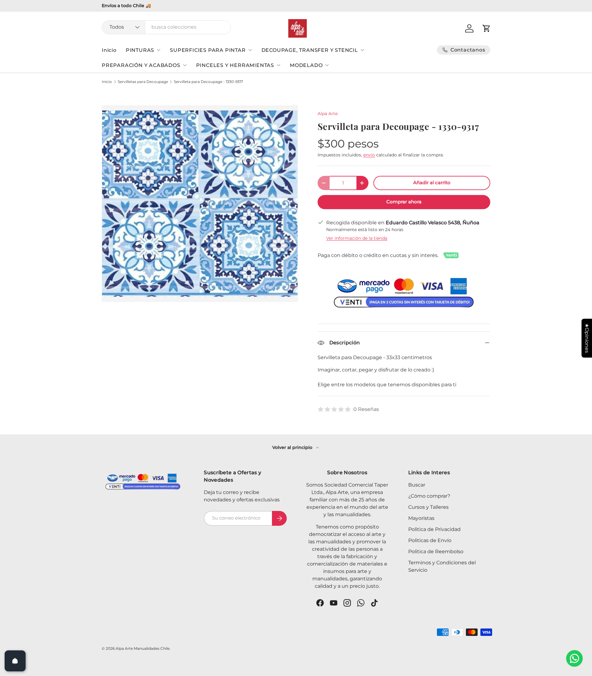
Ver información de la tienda (356, 238)
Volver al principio (293, 447)
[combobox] (166, 27)
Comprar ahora (403, 202)
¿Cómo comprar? (429, 496)
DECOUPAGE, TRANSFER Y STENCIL (309, 50)
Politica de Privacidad (434, 529)
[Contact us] (574, 658)
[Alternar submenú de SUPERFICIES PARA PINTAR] (250, 50)
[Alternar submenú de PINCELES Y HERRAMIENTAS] (278, 65)
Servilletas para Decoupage (143, 82)
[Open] (15, 660)
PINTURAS (140, 50)
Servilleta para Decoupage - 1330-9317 (208, 82)
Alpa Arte (328, 113)
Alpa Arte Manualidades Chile (143, 648)
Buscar (416, 485)
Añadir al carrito (431, 182)
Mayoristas (421, 518)
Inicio (109, 50)
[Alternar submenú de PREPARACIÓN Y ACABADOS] (184, 65)
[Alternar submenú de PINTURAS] (158, 50)
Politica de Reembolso (435, 551)
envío (369, 155)
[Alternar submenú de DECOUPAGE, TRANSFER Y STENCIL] (362, 50)
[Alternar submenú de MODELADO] (327, 65)
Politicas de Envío (429, 540)
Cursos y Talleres (428, 507)
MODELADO (306, 65)
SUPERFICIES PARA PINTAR (207, 50)
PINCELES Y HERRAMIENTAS (235, 65)
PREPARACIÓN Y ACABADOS (141, 65)
